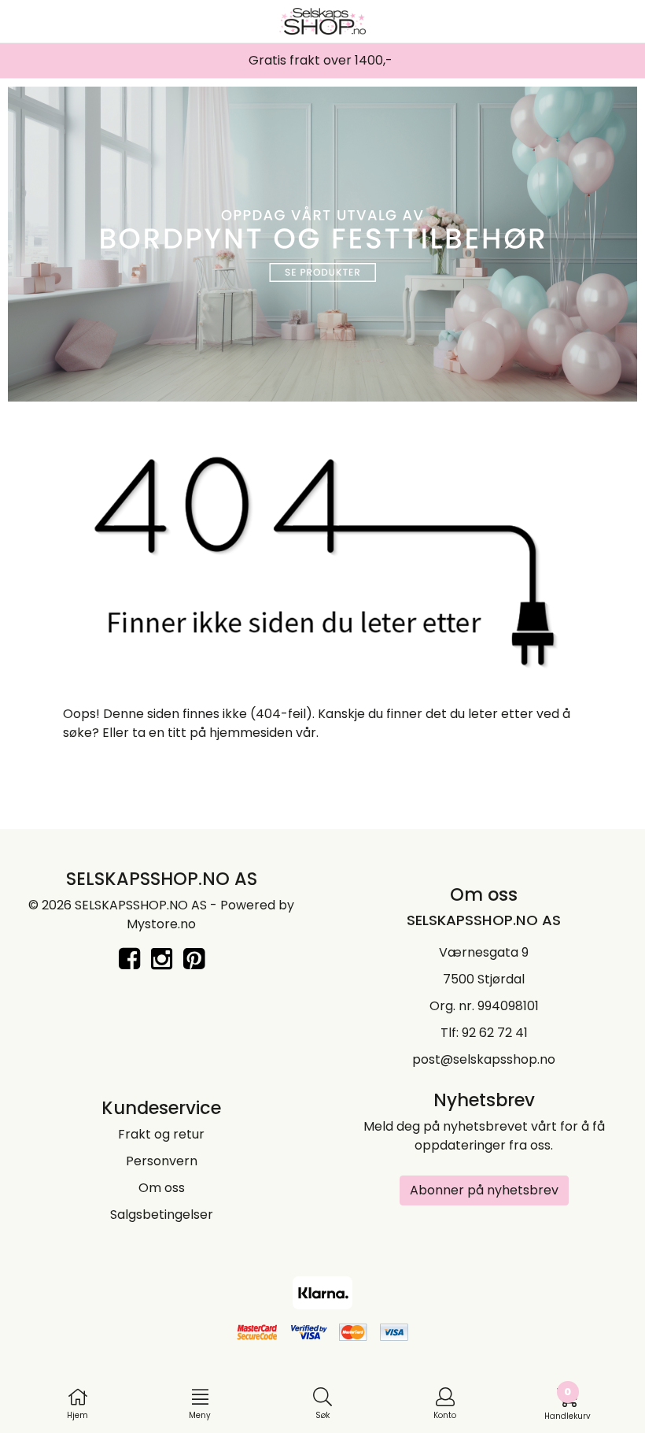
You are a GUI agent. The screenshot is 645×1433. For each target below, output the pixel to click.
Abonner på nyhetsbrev (484, 1190)
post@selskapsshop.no (483, 1059)
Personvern (161, 1161)
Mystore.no (161, 924)
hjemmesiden (251, 733)
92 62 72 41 (495, 1033)
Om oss (161, 1188)
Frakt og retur (161, 1134)
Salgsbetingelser (161, 1214)
